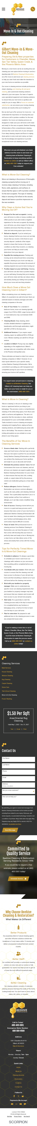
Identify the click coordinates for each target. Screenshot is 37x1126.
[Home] (17, 9)
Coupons (18, 1083)
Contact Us (18, 1087)
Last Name (6, 764)
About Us (18, 1071)
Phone (5, 771)
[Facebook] (14, 1096)
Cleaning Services (18, 1075)
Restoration (18, 1079)
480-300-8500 (18, 1030)
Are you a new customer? (11, 790)
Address (5, 784)
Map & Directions (18, 1046)
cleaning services (28, 77)
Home (18, 1067)
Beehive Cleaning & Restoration (23, 74)
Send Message (10, 830)
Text (12, 729)
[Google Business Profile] (23, 1096)
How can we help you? (9, 796)
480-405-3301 (18, 1025)
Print (24, 729)
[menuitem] (18, 668)
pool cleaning (16, 89)
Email (18, 729)
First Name (6, 758)
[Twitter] (18, 1096)
